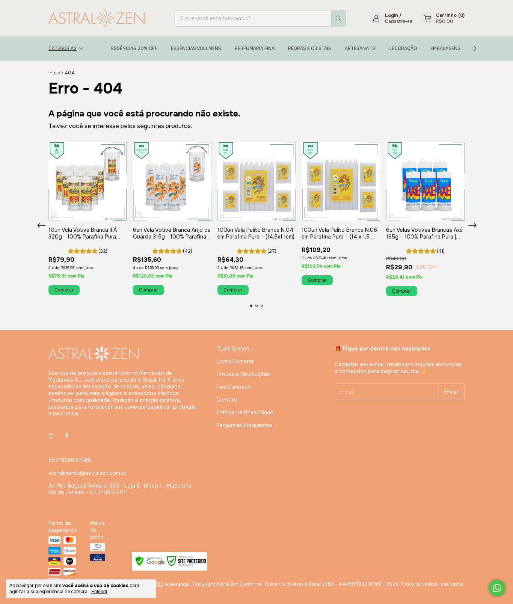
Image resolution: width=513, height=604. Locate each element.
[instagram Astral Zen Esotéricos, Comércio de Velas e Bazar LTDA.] (51, 435)
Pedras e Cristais (309, 48)
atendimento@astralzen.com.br (87, 473)
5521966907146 (69, 460)
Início (54, 73)
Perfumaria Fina (255, 48)
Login (391, 15)
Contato (226, 399)
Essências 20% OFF (134, 48)
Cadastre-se (398, 21)
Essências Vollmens (196, 48)
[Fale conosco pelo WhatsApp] (497, 588)
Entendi (99, 591)
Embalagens (445, 48)
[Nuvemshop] (161, 586)
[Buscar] (338, 18)
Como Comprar (235, 361)
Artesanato (360, 48)
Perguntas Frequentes (244, 425)
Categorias (62, 48)
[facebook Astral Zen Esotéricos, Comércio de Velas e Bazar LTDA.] (66, 435)
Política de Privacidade (244, 412)
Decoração (402, 48)
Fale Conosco (233, 387)
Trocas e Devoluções (243, 374)
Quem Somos (232, 348)
